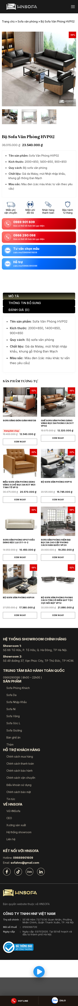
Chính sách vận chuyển (20, 777)
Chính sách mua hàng (19, 756)
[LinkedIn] (41, 871)
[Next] (69, 69)
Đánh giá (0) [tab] (19, 310)
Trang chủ (8, 21)
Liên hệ (10, 839)
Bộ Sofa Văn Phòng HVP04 (18, 597)
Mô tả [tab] (14, 296)
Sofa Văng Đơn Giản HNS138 (19, 420)
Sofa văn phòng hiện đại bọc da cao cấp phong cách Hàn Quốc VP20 (56, 542)
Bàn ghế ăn (13, 737)
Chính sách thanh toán (20, 763)
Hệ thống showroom (18, 832)
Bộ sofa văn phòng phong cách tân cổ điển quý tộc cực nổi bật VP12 (57, 600)
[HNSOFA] (22, 7)
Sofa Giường (14, 730)
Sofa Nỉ (11, 709)
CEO (9, 818)
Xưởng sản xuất (16, 825)
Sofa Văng (13, 716)
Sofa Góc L (13, 723)
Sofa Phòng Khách (18, 688)
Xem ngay (20, 441)
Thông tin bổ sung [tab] (25, 303)
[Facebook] (7, 871)
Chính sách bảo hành (19, 770)
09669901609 (23, 857)
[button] (73, 6)
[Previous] (8, 69)
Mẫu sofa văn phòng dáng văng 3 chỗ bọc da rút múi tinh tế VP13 (19, 485)
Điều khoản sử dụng (18, 785)
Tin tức (10, 799)
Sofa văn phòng (28, 21)
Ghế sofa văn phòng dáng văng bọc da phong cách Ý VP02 (57, 423)
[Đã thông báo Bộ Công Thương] (18, 947)
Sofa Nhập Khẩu (16, 702)
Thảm (9, 744)
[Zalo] (29, 871)
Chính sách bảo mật (18, 792)
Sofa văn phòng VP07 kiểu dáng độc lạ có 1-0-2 (19, 541)
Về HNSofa (13, 811)
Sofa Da (11, 695)
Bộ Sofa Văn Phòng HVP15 (56, 482)
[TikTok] (18, 871)
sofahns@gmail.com (25, 862)
